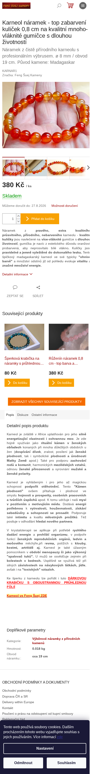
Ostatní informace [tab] (44, 415)
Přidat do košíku (42, 219)
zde (60, 737)
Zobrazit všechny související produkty (47, 401)
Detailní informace (15, 274)
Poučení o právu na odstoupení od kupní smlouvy (37, 713)
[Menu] (82, 5)
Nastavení (44, 748)
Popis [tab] (10, 415)
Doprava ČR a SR (15, 696)
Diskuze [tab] (22, 415)
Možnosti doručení (64, 205)
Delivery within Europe (18, 702)
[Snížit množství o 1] (18, 221)
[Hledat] (59, 5)
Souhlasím (66, 763)
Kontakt (7, 708)
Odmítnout (23, 763)
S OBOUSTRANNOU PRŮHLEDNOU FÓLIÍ (46, 582)
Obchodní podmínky (16, 690)
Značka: (22, 75)
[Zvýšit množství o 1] (18, 216)
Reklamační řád (13, 719)
